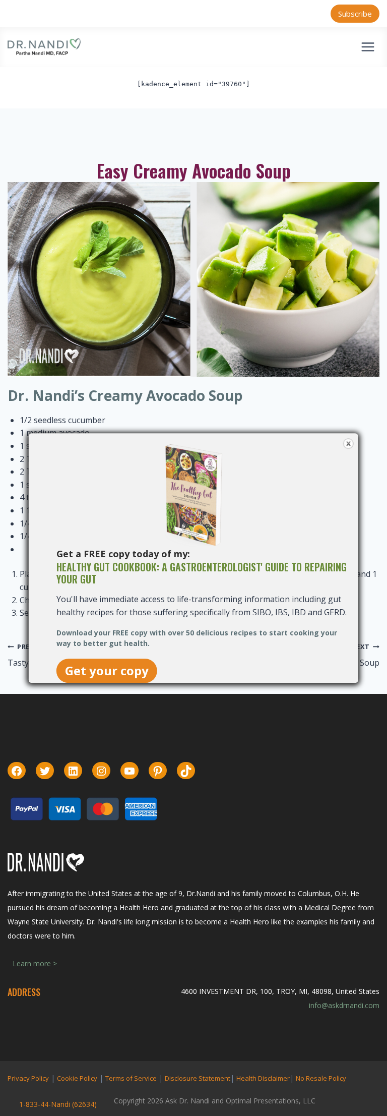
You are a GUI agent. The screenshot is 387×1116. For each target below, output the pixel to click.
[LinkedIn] (73, 771)
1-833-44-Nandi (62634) (58, 1104)
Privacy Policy (28, 1078)
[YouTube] (129, 771)
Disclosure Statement (197, 1078)
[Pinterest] (158, 771)
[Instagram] (101, 771)
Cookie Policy (77, 1078)
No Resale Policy (321, 1078)
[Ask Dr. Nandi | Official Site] (44, 46)
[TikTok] (186, 771)
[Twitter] (45, 771)
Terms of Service (131, 1078)
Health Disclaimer (263, 1078)
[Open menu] (367, 46)
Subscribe (355, 14)
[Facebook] (17, 771)
